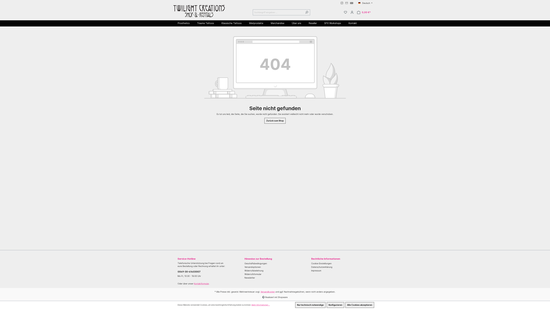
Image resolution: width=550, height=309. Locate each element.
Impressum (316, 270)
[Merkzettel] (345, 12)
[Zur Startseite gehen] (199, 12)
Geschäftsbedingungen (255, 263)
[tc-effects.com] (351, 2)
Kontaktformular (201, 283)
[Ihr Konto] (352, 12)
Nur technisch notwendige (310, 305)
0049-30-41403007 (189, 271)
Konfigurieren (335, 305)
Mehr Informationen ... (261, 305)
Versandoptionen (252, 267)
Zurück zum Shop (275, 120)
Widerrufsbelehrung (253, 270)
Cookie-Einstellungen (321, 263)
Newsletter (249, 278)
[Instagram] (342, 2)
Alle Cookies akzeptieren (359, 305)
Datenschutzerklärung (321, 267)
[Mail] (346, 2)
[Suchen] (306, 12)
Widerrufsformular (252, 274)
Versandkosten (268, 292)
